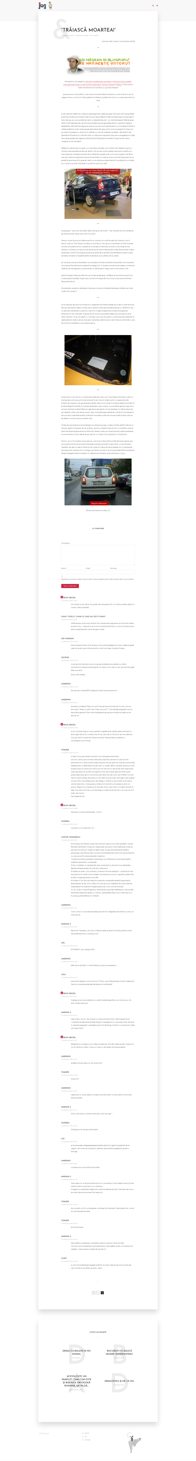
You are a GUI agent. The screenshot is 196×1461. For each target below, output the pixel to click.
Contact (146, 5)
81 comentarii (94, 35)
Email (88, 568)
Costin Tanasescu (70, 837)
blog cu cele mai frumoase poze (88, 85)
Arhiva (134, 5)
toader (65, 750)
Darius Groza (68, 598)
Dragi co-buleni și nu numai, (77, 1352)
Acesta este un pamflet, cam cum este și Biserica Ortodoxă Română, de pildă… (76, 1381)
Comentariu (65, 543)
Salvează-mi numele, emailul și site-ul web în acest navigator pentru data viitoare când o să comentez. (97, 579)
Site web (113, 568)
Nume (64, 568)
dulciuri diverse (108, 85)
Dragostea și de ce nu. (119, 1381)
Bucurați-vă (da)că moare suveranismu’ (119, 1352)
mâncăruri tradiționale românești (98, 81)
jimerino (66, 684)
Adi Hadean (67, 639)
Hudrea (65, 821)
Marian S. (66, 924)
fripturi (119, 85)
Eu (140, 5)
